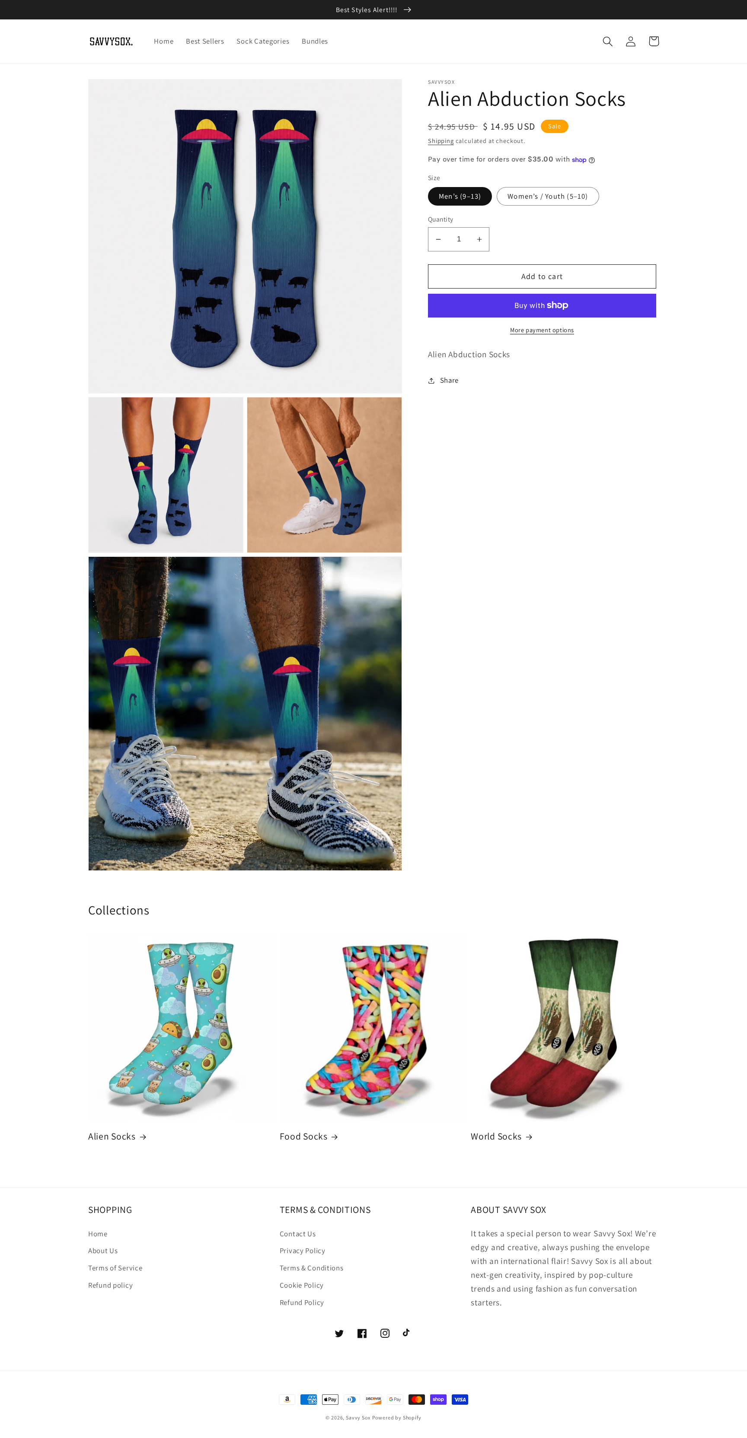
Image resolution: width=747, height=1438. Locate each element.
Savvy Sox (358, 1417)
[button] (608, 41)
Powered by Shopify (396, 1417)
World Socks (496, 1136)
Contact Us (298, 1233)
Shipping (441, 140)
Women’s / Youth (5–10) (548, 196)
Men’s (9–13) (460, 196)
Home (98, 1233)
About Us (103, 1250)
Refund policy (110, 1285)
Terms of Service (115, 1268)
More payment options (542, 330)
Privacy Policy (303, 1250)
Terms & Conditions (312, 1268)
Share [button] (449, 380)
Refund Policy (302, 1302)
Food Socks (304, 1136)
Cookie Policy (302, 1285)
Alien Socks (112, 1136)
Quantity (440, 219)
